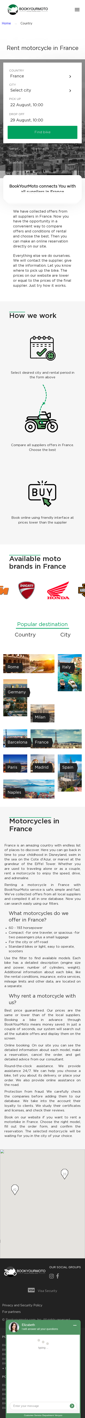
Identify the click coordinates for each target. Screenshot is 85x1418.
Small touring (18, 155)
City (12, 85)
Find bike (42, 132)
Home (6, 23)
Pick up (15, 99)
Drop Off (15, 114)
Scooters (16, 162)
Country (15, 71)
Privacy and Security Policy (22, 1305)
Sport (46, 155)
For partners (11, 1312)
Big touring (40, 148)
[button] (27, 9)
